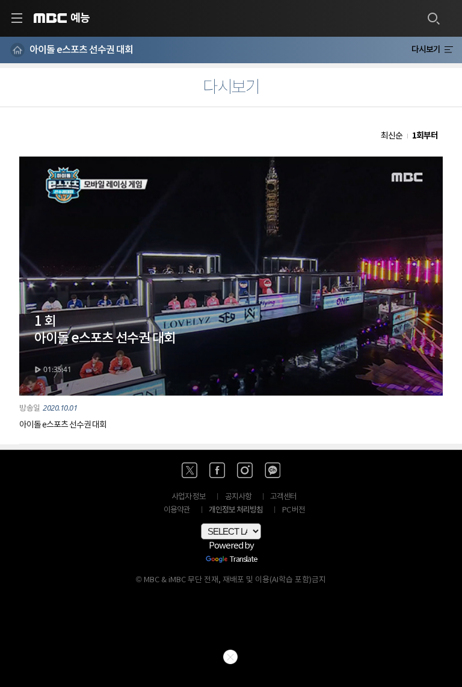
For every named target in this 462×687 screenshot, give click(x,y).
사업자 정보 (188, 497)
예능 (80, 18)
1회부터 (425, 136)
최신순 (391, 136)
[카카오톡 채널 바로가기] (272, 470)
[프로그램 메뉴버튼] (448, 50)
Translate (243, 560)
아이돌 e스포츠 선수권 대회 (81, 50)
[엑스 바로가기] (189, 470)
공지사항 (238, 497)
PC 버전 (293, 510)
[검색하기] (433, 18)
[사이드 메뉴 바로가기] (16, 18)
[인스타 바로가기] (245, 470)
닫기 (230, 657)
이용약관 (177, 510)
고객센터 (283, 497)
